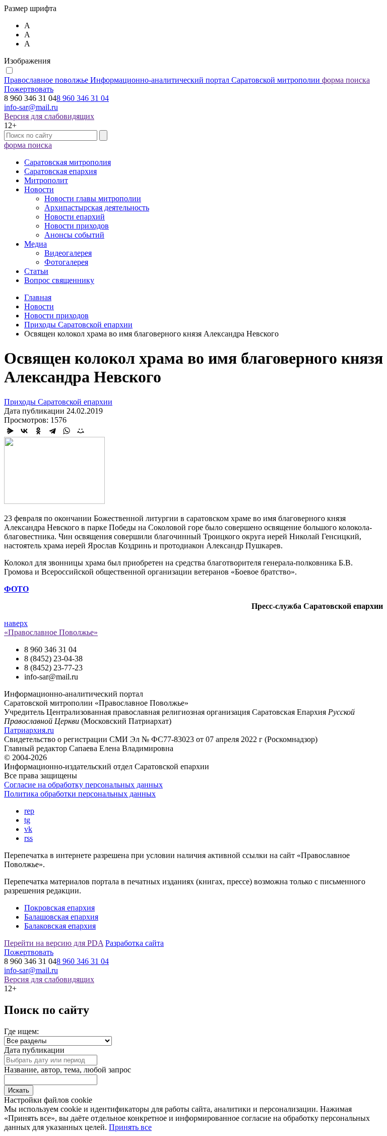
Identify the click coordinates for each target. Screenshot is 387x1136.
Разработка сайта (134, 943)
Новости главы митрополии (92, 198)
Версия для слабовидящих (49, 116)
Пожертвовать (28, 89)
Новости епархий (74, 216)
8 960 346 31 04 (82, 98)
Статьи (36, 271)
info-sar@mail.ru (31, 107)
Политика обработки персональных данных (80, 793)
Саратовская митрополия (67, 162)
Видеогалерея (68, 253)
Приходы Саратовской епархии (58, 401)
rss (28, 838)
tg (27, 820)
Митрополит (46, 180)
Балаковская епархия (60, 926)
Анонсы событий (74, 235)
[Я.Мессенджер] (10, 431)
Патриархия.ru (29, 730)
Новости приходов (76, 225)
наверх (16, 623)
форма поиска (346, 80)
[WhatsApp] (66, 431)
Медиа (35, 244)
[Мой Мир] (81, 431)
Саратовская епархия (60, 171)
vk (28, 829)
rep (29, 811)
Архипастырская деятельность (96, 207)
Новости (39, 189)
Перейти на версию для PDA (53, 943)
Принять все (130, 1127)
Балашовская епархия (61, 917)
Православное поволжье (162, 80)
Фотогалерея (66, 262)
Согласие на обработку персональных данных (83, 784)
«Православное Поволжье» (51, 632)
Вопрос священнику (59, 280)
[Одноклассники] (38, 431)
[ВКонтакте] (24, 431)
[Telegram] (52, 431)
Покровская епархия (59, 907)
